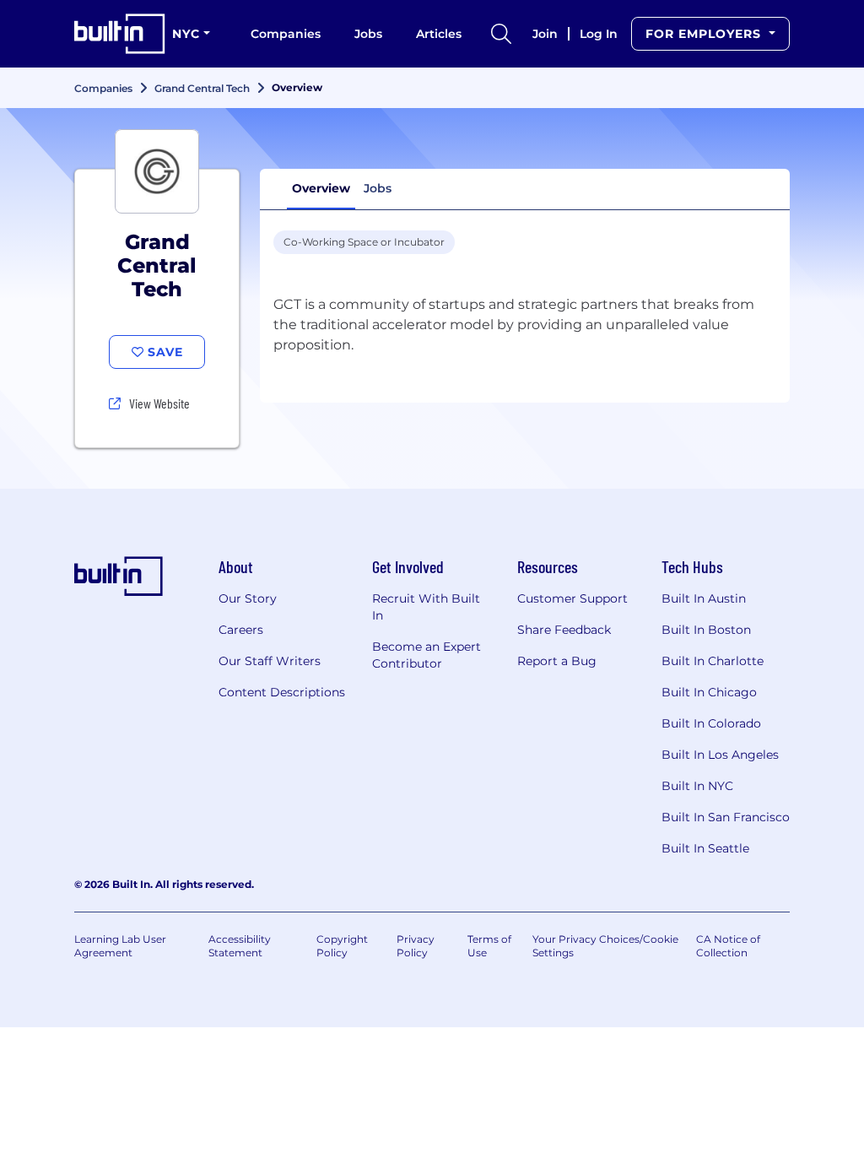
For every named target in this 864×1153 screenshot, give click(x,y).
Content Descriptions (282, 692)
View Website (159, 403)
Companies (286, 33)
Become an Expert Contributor (426, 655)
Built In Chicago (709, 692)
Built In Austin (704, 598)
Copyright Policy (342, 946)
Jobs (368, 33)
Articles (439, 33)
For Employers (705, 33)
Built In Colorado (711, 723)
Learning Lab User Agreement (120, 946)
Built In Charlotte (713, 661)
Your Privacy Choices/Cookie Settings (605, 946)
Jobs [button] (378, 188)
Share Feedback (564, 629)
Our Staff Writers (270, 661)
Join (545, 33)
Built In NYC (697, 785)
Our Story (248, 598)
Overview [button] (321, 188)
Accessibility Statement (239, 946)
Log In (599, 33)
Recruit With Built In (426, 607)
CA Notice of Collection (728, 946)
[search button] (501, 34)
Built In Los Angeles (720, 754)
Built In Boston (706, 629)
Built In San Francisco (726, 817)
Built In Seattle (705, 848)
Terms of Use (489, 946)
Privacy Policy (416, 946)
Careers (241, 629)
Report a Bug (557, 661)
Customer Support (572, 598)
